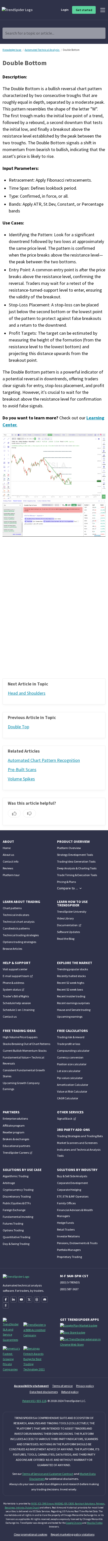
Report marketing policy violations (72, 1534)
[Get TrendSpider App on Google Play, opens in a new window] (79, 1326)
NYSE (34, 1503)
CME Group (47, 1503)
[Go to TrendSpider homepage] (17, 10)
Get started (84, 10)
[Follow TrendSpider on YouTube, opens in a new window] (21, 1299)
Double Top (18, 727)
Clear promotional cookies (30, 1534)
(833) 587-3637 (69, 1289)
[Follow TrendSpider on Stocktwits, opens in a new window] (6, 1305)
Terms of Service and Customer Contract (47, 1474)
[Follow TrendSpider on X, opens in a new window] (29, 1299)
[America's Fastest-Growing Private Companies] (11, 1359)
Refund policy (70, 1392)
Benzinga (10, 1507)
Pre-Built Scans (22, 769)
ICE (39, 1503)
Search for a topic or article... (29, 33)
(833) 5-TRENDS (70, 1282)
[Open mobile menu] (102, 10)
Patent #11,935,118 (34, 1401)
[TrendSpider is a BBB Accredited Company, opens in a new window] (35, 1330)
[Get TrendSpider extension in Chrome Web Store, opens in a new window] (83, 1343)
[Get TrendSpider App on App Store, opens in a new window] (73, 1333)
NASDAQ (59, 1503)
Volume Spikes (21, 779)
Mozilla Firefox (94, 1522)
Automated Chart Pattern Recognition (44, 760)
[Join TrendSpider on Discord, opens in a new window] (45, 1299)
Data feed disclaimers (44, 1392)
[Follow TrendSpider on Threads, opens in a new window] (37, 1299)
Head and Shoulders (26, 693)
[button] (69, 888)
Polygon (100, 1503)
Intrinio (20, 1507)
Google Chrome (74, 1522)
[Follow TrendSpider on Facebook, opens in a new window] (6, 1299)
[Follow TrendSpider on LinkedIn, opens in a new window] (14, 1299)
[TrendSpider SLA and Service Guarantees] (11, 1330)
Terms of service (62, 1386)
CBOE (71, 1503)
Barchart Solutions (85, 1503)
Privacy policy (85, 1386)
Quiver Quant (32, 1507)
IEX (65, 1503)
